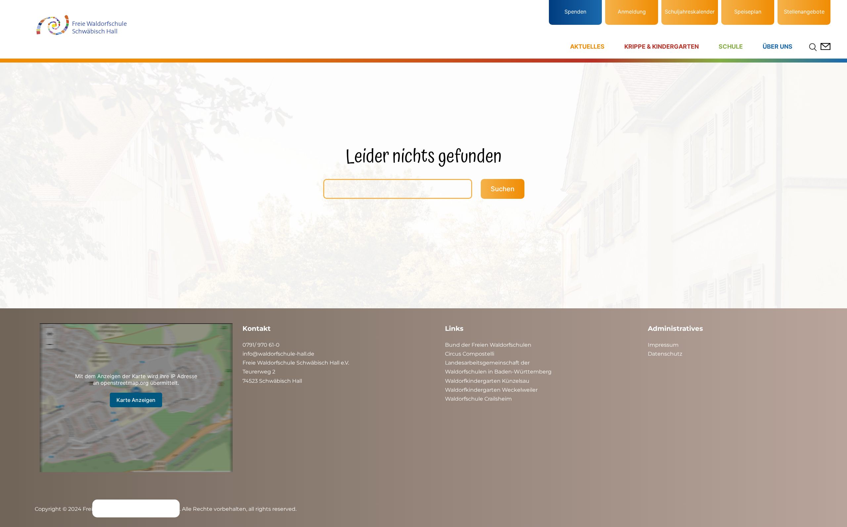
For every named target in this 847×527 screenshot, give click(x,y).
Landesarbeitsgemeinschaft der (487, 363)
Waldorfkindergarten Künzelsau (487, 381)
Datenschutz (665, 354)
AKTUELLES (587, 46)
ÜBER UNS (777, 46)
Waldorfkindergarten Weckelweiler (491, 390)
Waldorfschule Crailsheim (478, 399)
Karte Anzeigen (136, 400)
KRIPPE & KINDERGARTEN (661, 46)
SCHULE (731, 46)
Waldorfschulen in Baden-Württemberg (498, 372)
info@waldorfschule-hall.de (278, 354)
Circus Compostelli (469, 354)
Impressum (663, 345)
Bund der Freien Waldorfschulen (488, 345)
